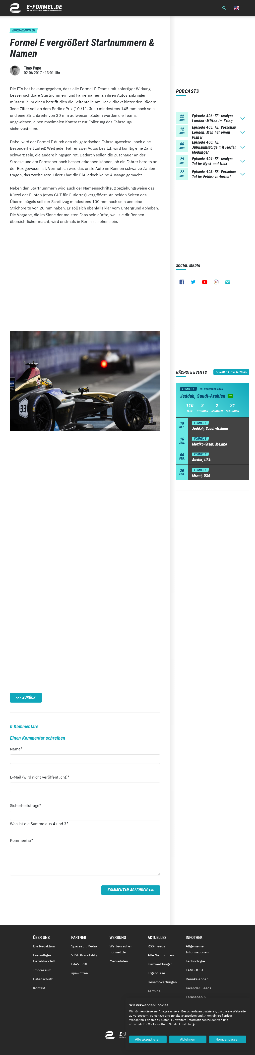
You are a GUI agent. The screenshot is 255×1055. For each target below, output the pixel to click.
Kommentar (21, 840)
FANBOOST (194, 970)
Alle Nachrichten (161, 955)
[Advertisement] (85, 276)
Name (19, 748)
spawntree (79, 973)
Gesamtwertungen (162, 982)
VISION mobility (84, 955)
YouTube (204, 282)
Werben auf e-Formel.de (121, 949)
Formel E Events (229, 372)
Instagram (216, 282)
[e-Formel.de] (36, 8)
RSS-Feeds (156, 946)
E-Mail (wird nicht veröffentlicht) (39, 777)
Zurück (29, 697)
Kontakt (39, 988)
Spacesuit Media (84, 946)
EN (236, 8)
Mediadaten (119, 961)
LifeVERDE (79, 964)
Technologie (195, 961)
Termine (154, 991)
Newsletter (227, 282)
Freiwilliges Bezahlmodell (44, 958)
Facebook (182, 282)
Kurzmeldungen (160, 964)
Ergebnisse (156, 973)
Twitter (193, 282)
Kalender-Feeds (198, 988)
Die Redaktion (44, 946)
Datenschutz (43, 979)
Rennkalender (197, 979)
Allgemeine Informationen (197, 949)
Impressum (42, 970)
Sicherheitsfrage (25, 805)
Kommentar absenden (128, 890)
